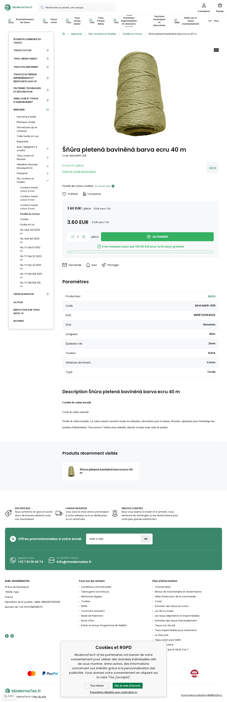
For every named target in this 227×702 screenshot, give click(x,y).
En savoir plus (103, 186)
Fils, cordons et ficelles (102, 34)
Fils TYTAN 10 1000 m (30, 249)
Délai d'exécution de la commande (175, 596)
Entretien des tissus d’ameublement (176, 620)
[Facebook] (7, 636)
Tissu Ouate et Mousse (25, 157)
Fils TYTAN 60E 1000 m (31, 275)
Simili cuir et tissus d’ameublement (25, 100)
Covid (158, 601)
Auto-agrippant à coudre (27, 148)
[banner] (18, 7)
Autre (212, 168)
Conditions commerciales (96, 587)
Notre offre (87, 620)
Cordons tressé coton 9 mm (29, 206)
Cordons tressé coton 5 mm (29, 198)
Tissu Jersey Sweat (25, 58)
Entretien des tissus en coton (172, 606)
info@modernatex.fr (74, 561)
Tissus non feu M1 (165, 625)
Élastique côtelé (26, 122)
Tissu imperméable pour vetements (176, 630)
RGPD (84, 606)
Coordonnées (163, 587)
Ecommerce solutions (194, 695)
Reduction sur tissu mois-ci (26, 311)
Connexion (146, 539)
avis (157, 654)
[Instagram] (12, 636)
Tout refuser (97, 685)
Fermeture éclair (26, 116)
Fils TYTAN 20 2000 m (31, 258)
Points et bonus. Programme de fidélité (103, 625)
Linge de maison (23, 294)
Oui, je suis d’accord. (127, 685)
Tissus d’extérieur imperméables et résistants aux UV (25, 78)
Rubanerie (22, 141)
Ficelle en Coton (132, 34)
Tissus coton (22, 50)
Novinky (18, 321)
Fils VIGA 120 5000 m (30, 231)
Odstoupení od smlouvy (95, 591)
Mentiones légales (91, 596)
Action (18, 302)
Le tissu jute (162, 635)
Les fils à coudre (164, 611)
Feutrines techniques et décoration (27, 90)
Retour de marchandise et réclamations (178, 591)
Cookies (85, 601)
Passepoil (22, 173)
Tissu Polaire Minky (25, 67)
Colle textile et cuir (28, 136)
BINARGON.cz (214, 695)
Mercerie (76, 34)
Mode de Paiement (92, 615)
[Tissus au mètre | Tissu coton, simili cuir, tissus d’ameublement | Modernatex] (63, 33)
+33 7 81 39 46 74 (30, 562)
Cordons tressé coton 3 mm (29, 189)
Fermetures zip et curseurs (27, 129)
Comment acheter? (93, 611)
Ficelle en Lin (27, 224)
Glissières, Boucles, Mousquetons (27, 166)
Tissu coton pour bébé (168, 640)
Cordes (24, 219)
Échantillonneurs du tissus (27, 41)
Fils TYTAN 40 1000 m (30, 266)
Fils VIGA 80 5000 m (30, 240)
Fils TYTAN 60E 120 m (30, 284)
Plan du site (39, 696)
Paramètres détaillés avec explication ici (113, 692)
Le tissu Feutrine (164, 644)
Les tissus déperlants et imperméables (177, 615)
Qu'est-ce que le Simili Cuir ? (171, 649)
